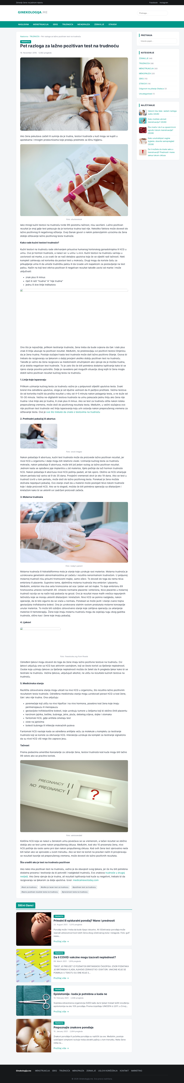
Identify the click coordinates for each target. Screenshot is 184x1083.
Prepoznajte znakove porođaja (73, 1027)
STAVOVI (113, 24)
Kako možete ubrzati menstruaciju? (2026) (157, 120)
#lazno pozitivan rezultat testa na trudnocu (40, 892)
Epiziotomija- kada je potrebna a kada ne (80, 994)
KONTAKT (124, 1071)
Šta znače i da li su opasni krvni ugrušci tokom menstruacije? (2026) (162, 130)
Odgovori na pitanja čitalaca (151, 88)
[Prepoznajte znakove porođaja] (33, 1035)
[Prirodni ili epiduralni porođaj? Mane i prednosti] (33, 929)
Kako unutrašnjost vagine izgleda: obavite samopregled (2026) (161, 141)
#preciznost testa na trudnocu (75, 892)
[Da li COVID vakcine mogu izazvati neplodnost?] (33, 965)
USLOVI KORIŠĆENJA (107, 1071)
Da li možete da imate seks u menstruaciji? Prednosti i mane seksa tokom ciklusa (161, 152)
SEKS (55, 24)
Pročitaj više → (61, 941)
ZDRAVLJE (99, 24)
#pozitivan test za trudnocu (84, 887)
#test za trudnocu (29, 887)
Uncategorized (145, 94)
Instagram (164, 2)
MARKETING (136, 1071)
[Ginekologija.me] (32, 13)
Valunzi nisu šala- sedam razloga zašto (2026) (162, 112)
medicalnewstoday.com (86, 880)
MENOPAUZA (83, 24)
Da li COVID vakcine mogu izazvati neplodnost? (85, 957)
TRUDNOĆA (67, 24)
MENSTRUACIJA (40, 24)
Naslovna (23, 24)
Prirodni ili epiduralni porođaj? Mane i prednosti (84, 920)
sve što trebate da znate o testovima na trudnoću (73, 412)
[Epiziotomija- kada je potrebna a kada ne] (33, 1000)
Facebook (153, 2)
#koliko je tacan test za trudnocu (54, 887)
